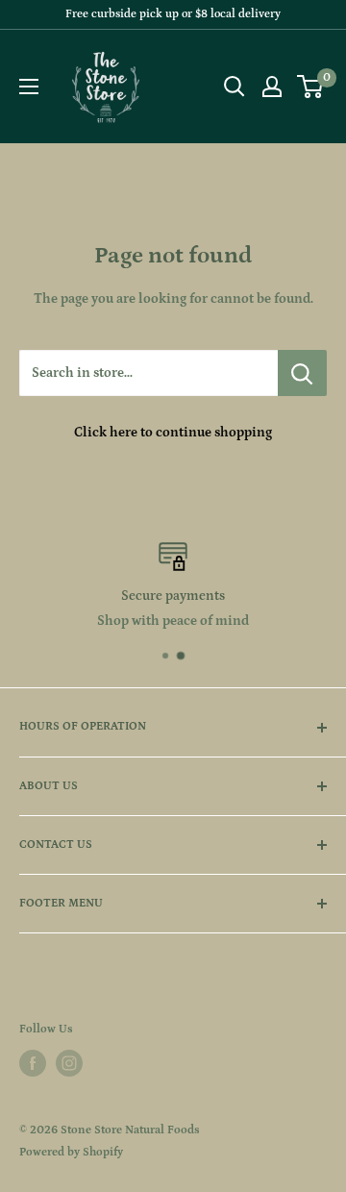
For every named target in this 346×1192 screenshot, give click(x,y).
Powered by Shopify (71, 1152)
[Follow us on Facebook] (32, 1063)
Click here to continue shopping (173, 432)
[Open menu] (28, 86)
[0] (311, 86)
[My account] (272, 86)
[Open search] (234, 86)
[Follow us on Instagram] (69, 1063)
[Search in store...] (302, 373)
